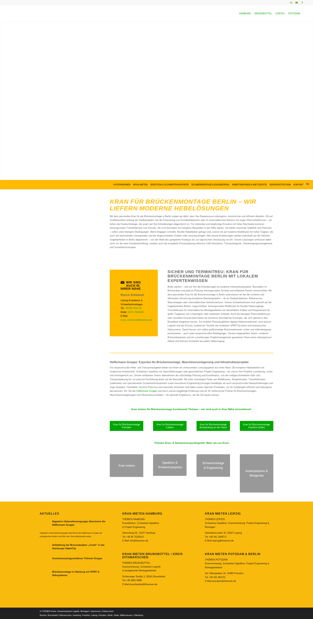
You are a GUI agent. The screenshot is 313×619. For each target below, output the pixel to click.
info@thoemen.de (139, 540)
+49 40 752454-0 (135, 536)
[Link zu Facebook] (302, 2)
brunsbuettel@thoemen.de (143, 584)
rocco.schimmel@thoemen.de (136, 320)
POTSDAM (294, 13)
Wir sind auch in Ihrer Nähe (131, 285)
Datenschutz (108, 611)
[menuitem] (121, 184)
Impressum (96, 611)
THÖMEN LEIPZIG (215, 519)
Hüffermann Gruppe (146, 391)
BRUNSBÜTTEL (263, 13)
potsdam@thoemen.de (224, 581)
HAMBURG (245, 13)
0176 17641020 (136, 312)
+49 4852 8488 (134, 580)
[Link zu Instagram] (291, 2)
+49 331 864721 (217, 577)
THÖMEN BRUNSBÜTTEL (136, 563)
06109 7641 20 (133, 308)
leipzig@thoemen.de (223, 540)
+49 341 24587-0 (217, 536)
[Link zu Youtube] (296, 2)
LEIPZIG (280, 13)
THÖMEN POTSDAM (216, 559)
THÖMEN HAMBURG (133, 519)
